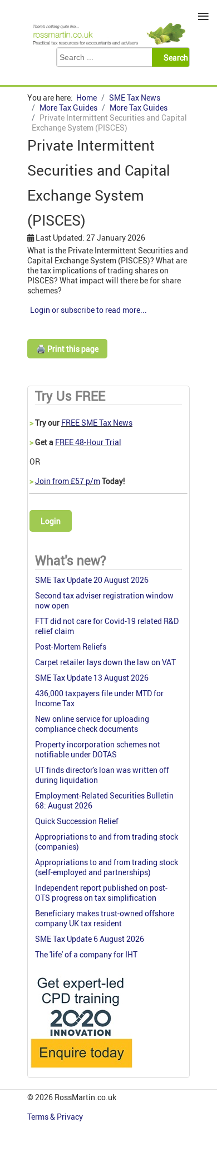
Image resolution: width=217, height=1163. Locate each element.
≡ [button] (203, 16)
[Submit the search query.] (174, 57)
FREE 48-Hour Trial (88, 442)
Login (51, 521)
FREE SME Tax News (96, 422)
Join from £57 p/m (67, 481)
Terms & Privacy (56, 1116)
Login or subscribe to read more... (88, 310)
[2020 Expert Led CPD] (80, 1070)
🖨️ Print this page (67, 348)
